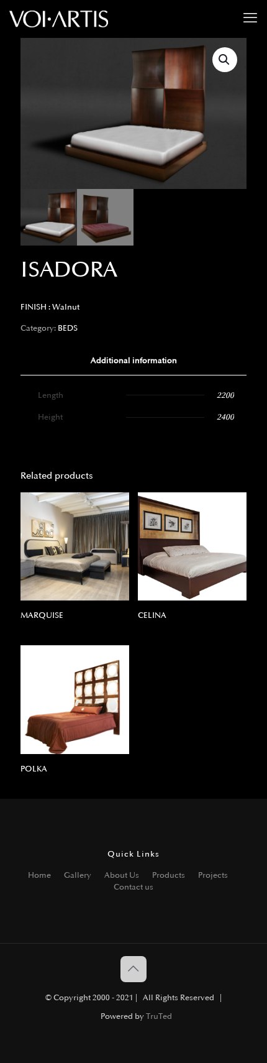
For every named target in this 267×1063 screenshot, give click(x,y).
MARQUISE (41, 615)
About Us (121, 875)
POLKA (33, 769)
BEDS (68, 328)
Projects (213, 875)
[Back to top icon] (133, 969)
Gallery (77, 875)
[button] (224, 59)
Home (39, 875)
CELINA (152, 615)
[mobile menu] (250, 18)
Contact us (133, 887)
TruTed (159, 1016)
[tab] (133, 361)
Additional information (134, 360)
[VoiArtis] (58, 18)
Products (168, 875)
